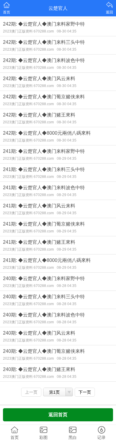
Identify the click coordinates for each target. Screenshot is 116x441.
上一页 (31, 392)
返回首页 (58, 414)
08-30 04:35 (66, 31)
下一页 (85, 392)
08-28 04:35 (66, 286)
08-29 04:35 (66, 158)
